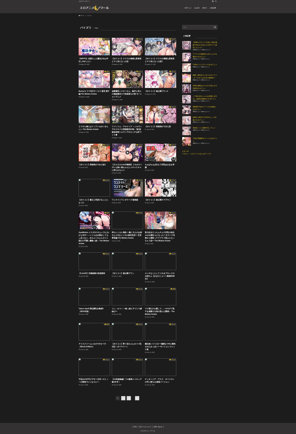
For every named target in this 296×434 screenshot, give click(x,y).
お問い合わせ (157, 427)
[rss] (212, 1)
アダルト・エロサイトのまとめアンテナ (196, 154)
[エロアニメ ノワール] (94, 7)
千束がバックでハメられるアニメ (205, 64)
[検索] (215, 1)
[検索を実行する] (215, 27)
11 (137, 398)
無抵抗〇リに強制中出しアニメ (204, 128)
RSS (135, 427)
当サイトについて (145, 427)
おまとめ (185, 151)
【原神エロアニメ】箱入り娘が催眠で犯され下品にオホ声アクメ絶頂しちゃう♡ (205, 44)
